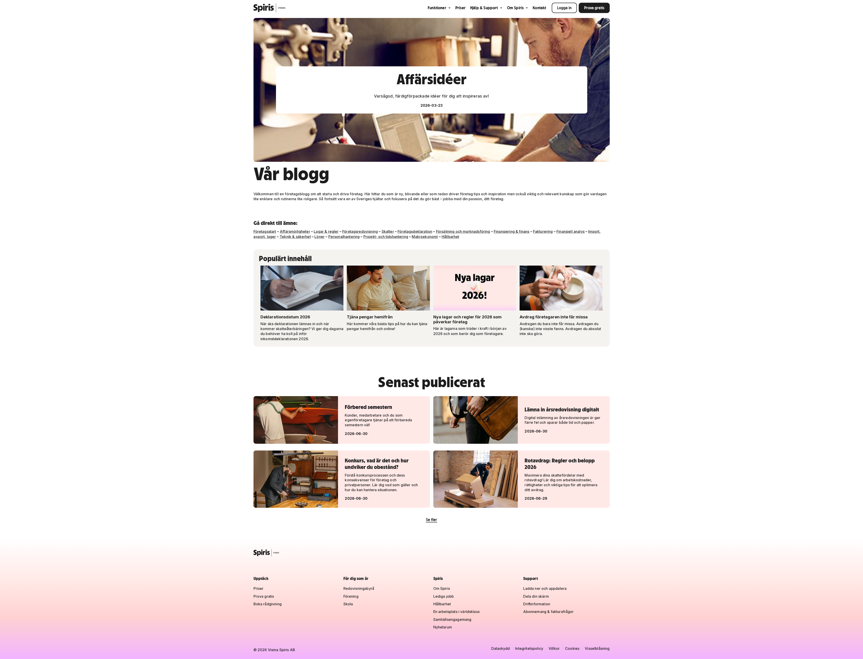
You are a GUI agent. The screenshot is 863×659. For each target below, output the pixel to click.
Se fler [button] (431, 519)
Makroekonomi (425, 236)
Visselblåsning (597, 648)
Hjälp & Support (484, 7)
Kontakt (539, 7)
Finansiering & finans (511, 231)
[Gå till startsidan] (270, 7)
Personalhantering (344, 236)
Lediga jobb (443, 596)
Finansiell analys (570, 231)
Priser (460, 7)
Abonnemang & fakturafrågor (548, 611)
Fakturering (543, 231)
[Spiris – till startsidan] (432, 552)
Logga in (564, 7)
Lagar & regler (326, 231)
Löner (319, 236)
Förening (350, 596)
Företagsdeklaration (415, 231)
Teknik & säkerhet (295, 236)
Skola (348, 604)
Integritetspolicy (529, 648)
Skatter (388, 231)
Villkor (554, 648)
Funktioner (437, 7)
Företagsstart (265, 231)
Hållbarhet (450, 236)
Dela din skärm (536, 596)
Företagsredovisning (360, 231)
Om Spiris (515, 7)
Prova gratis (594, 7)
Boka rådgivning (268, 604)
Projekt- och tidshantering (385, 236)
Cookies (572, 648)
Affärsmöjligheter (295, 231)
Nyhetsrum (442, 627)
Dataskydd (500, 648)
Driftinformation (536, 604)
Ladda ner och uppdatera (545, 588)
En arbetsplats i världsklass (456, 611)
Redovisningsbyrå (358, 588)
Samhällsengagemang (452, 619)
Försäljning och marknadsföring (463, 231)
